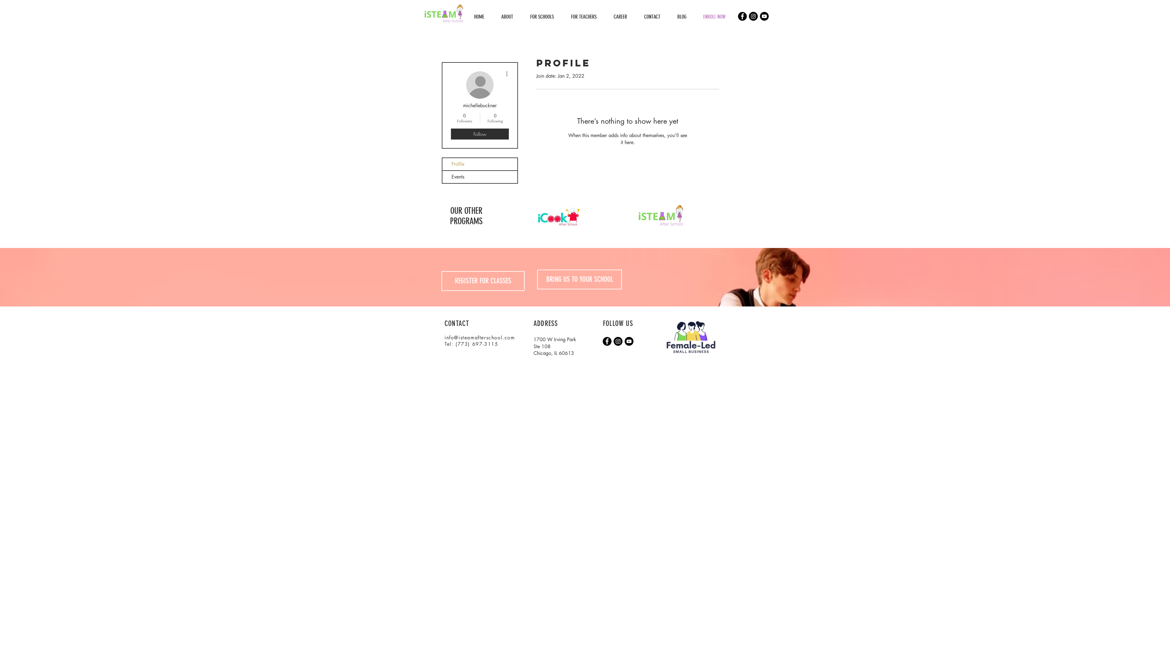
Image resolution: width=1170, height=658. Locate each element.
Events (458, 177)
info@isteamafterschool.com (480, 337)
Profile (458, 164)
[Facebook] (742, 16)
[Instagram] (753, 16)
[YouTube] (764, 16)
